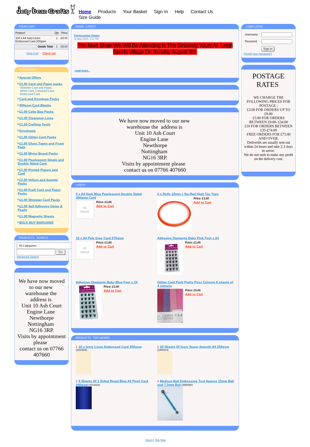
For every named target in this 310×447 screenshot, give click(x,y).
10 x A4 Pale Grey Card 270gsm (100, 238)
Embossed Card (30, 94)
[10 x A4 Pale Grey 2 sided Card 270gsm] (85, 258)
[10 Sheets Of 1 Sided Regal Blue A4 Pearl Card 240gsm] (84, 408)
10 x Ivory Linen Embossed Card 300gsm (110, 347)
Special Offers (30, 77)
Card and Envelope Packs (39, 99)
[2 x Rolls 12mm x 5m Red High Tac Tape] (174, 230)
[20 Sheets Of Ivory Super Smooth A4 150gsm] (164, 373)
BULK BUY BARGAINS (36, 222)
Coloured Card (44, 91)
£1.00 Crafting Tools (34, 124)
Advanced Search (28, 257)
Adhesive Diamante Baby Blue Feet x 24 (107, 282)
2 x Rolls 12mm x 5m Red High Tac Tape (188, 194)
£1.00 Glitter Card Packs (37, 137)
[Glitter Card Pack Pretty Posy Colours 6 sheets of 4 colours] (170, 322)
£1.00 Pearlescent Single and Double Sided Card (41, 161)
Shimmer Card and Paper (35, 87)
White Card (27, 91)
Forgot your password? (258, 53)
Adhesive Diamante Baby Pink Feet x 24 (188, 238)
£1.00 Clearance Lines (36, 118)
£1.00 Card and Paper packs (40, 84)
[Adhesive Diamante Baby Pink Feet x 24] (170, 274)
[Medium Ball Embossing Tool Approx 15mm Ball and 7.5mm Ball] (170, 419)
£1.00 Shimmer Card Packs (39, 200)
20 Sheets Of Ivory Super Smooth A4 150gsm (194, 347)
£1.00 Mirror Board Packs (38, 153)
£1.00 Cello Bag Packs (36, 111)
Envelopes (27, 131)
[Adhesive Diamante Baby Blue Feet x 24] (88, 318)
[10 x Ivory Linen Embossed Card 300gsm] (83, 373)
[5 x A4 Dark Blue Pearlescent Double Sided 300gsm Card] (85, 217)
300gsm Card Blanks (35, 105)
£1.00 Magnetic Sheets (36, 216)
